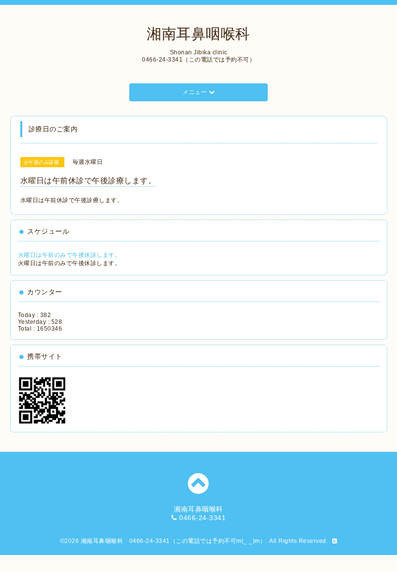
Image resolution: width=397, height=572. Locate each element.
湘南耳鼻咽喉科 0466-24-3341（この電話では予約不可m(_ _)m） (173, 541)
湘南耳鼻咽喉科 (198, 34)
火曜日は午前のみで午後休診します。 (69, 255)
